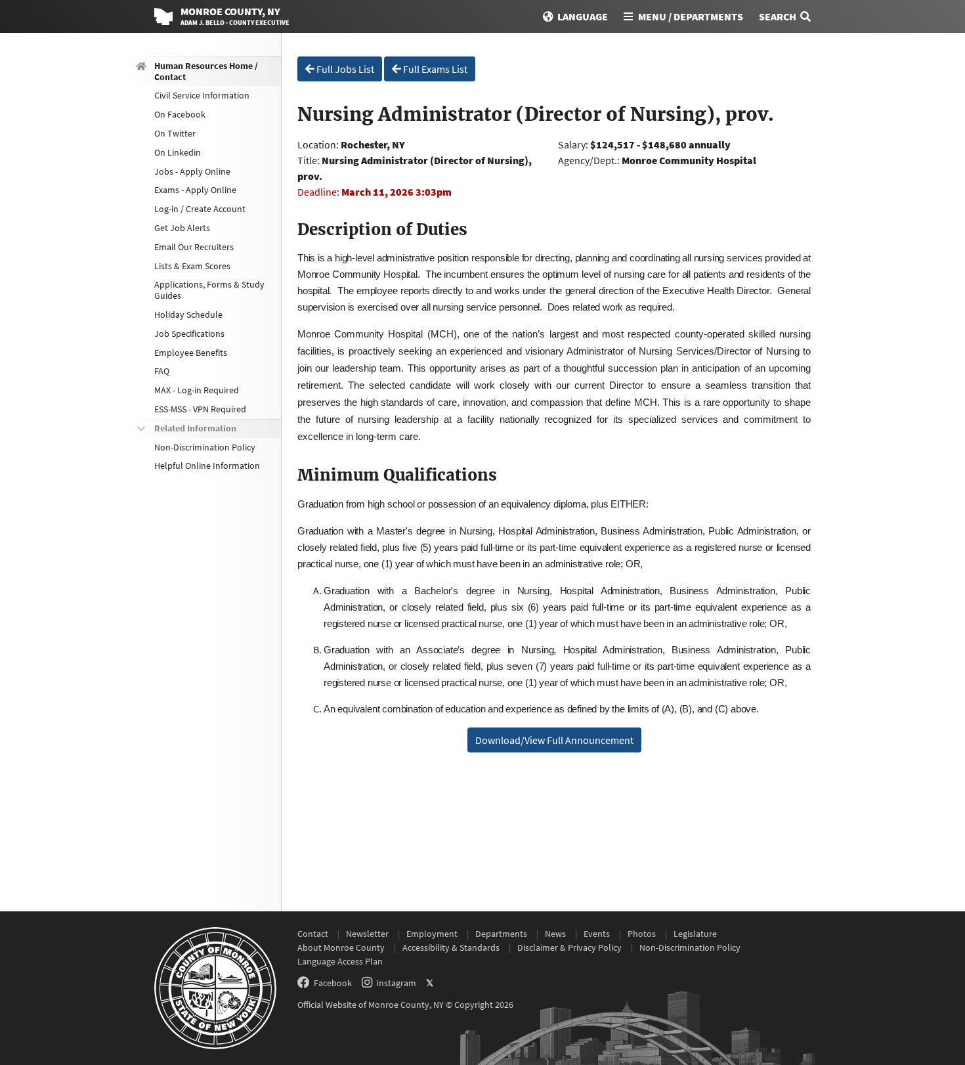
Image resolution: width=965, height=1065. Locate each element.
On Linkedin (177, 152)
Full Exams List (434, 69)
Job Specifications (189, 333)
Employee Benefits (190, 353)
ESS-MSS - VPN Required (200, 409)
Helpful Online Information (207, 466)
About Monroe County (341, 947)
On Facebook (179, 114)
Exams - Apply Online (195, 190)
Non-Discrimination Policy (204, 447)
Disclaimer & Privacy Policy (569, 947)
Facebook (333, 983)
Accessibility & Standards (451, 947)
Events (597, 934)
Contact (312, 934)
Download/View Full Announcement (554, 740)
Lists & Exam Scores (192, 266)
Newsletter (367, 934)
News (555, 934)
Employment (432, 934)
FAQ (161, 372)
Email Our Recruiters (194, 247)
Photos (642, 934)
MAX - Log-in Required (196, 390)
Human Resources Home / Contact (206, 71)
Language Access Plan (340, 961)
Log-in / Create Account (200, 209)
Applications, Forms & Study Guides (209, 290)
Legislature (695, 934)
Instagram (396, 983)
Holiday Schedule (188, 314)
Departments (501, 934)
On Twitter (175, 133)
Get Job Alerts (182, 228)
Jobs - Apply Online (192, 171)
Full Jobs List (344, 69)
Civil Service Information (201, 96)
